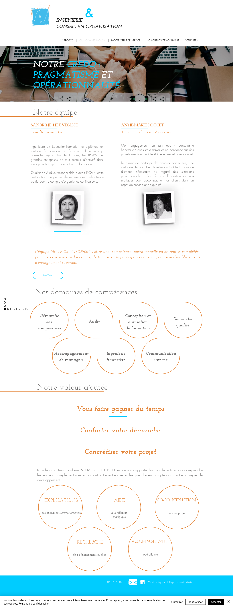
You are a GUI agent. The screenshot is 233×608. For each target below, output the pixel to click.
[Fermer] (228, 602)
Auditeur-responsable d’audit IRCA (70, 172)
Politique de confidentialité (34, 603)
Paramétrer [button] (176, 602)
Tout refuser (196, 602)
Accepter (216, 602)
